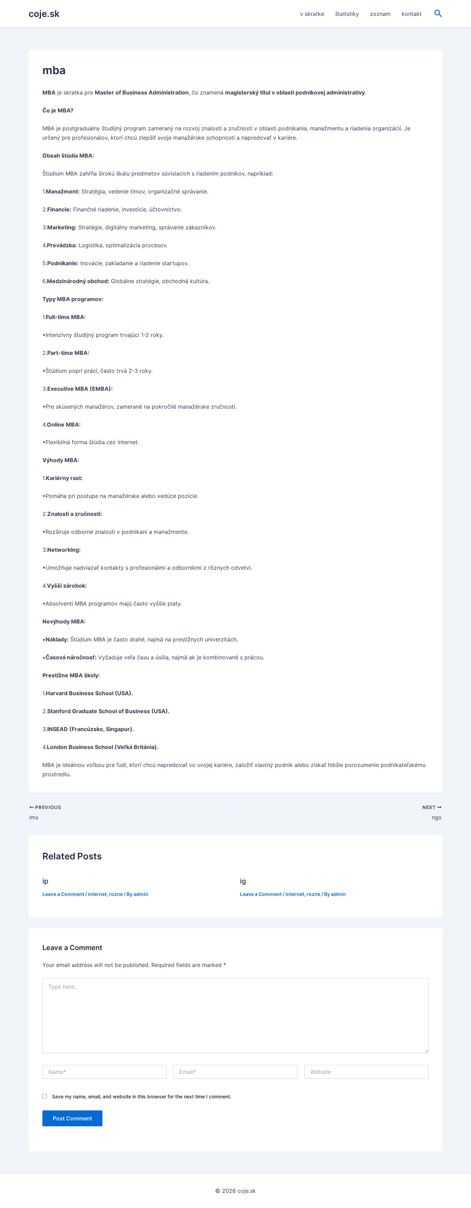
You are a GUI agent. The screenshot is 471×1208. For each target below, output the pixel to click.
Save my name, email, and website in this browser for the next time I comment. (141, 1096)
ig (243, 881)
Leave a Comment (63, 894)
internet (97, 894)
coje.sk (44, 13)
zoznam (380, 13)
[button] (438, 14)
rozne (116, 894)
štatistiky (347, 13)
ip (45, 881)
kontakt (412, 13)
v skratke (312, 13)
